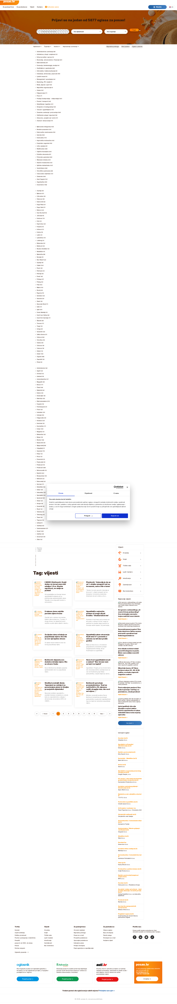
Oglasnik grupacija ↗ (22, 952)
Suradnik (39, 506)
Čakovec (39, 199)
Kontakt (17, 930)
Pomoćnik (40, 459)
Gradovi (56, 46)
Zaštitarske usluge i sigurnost (46, 115)
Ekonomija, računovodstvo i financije (48, 60)
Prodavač (40, 467)
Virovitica (40, 340)
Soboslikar (40, 492)
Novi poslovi (125, 46)
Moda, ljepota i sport (43, 85)
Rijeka (38, 287)
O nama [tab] (116, 493)
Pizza (38, 456)
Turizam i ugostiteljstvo (44, 109)
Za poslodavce (22, 7)
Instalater (40, 412)
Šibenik (39, 320)
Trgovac (39, 520)
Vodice (39, 342)
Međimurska (40, 149)
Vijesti (32, 7)
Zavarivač (40, 536)
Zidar (38, 539)
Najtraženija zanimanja (70, 46)
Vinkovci (39, 337)
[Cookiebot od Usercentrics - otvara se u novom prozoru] (115, 487)
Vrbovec (39, 345)
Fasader (39, 404)
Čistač (39, 387)
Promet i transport (42, 101)
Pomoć (17, 945)
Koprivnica (40, 224)
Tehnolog (39, 514)
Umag (38, 329)
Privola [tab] (61, 493)
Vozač (39, 531)
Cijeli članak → (122, 619)
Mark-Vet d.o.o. (127, 759)
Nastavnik (40, 442)
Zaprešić (39, 359)
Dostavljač (40, 395)
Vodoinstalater (41, 528)
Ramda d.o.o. (123, 901)
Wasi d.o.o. (123, 837)
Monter (39, 440)
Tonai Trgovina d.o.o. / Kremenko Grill (129, 809)
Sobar (38, 489)
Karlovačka (40, 137)
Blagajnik (39, 382)
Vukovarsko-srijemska (44, 173)
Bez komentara (49, 945)
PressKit (17, 940)
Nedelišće (40, 251)
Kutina (39, 232)
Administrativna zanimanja (45, 51)
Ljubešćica (40, 237)
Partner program (20, 948)
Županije (47, 46)
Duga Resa (40, 204)
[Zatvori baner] (127, 487)
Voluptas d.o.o (123, 739)
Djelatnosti (36, 46)
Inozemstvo (40, 184)
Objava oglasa (107, 930)
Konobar (39, 420)
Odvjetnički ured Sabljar (127, 815)
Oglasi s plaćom (137, 46)
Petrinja (39, 273)
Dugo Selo (40, 207)
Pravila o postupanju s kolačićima (25, 938)
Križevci (39, 229)
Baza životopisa (108, 932)
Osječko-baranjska (42, 151)
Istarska (39, 135)
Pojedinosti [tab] (88, 493)
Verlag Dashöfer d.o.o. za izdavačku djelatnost (130, 892)
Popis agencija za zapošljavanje (84, 948)
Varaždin (39, 331)
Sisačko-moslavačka (43, 162)
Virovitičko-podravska (44, 171)
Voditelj (39, 525)
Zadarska (40, 176)
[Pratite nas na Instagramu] (147, 937)
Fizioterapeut (41, 407)
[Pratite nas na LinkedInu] (142, 937)
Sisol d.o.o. (122, 765)
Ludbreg (39, 240)
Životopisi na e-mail (109, 938)
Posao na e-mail (79, 935)
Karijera (39, 7)
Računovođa (41, 470)
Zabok (39, 351)
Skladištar (40, 487)
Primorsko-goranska (43, 157)
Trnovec (39, 323)
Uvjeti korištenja (20, 932)
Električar (40, 398)
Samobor (39, 295)
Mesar (39, 437)
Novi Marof (40, 260)
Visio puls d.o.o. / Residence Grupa (129, 884)
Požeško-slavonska (43, 154)
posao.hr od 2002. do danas (23, 943)
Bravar (39, 384)
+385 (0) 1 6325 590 (142, 974)
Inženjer (39, 415)
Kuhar (38, 429)
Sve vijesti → (130, 723)
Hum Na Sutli (41, 213)
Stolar (38, 500)
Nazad (45, 713)
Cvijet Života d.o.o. (129, 870)
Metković (40, 246)
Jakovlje (39, 215)
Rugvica (39, 293)
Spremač (39, 498)
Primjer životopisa (79, 945)
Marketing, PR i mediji (43, 82)
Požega (39, 279)
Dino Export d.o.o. (126, 753)
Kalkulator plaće (53, 7)
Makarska (40, 243)
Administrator (41, 368)
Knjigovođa (40, 418)
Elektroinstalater (42, 401)
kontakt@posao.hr (142, 972)
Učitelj (39, 523)
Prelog (39, 282)
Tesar (38, 517)
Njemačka (40, 254)
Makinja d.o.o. (127, 849)
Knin (38, 221)
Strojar (39, 503)
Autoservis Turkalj (130, 822)
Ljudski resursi (41, 76)
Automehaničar (41, 379)
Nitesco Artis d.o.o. (127, 907)
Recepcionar (41, 476)
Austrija (39, 190)
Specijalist (40, 495)
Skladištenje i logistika (44, 104)
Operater (39, 451)
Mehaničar (40, 434)
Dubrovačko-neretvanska (45, 132)
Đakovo (39, 210)
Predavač (40, 465)
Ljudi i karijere (48, 938)
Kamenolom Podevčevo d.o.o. (130, 780)
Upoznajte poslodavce (81, 940)
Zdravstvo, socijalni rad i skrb (46, 118)
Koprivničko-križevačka (44, 140)
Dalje (102, 713)
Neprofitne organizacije (44, 87)
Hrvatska (47, 930)
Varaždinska (40, 168)
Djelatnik (39, 390)
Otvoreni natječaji (79, 930)
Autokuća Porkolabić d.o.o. (130, 856)
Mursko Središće (42, 249)
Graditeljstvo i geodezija (44, 68)
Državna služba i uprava (44, 57)
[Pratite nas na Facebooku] (136, 937)
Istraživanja (47, 940)
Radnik (39, 473)
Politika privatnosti (20, 935)
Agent (39, 371)
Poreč (38, 276)
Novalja (39, 257)
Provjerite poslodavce (80, 938)
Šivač (38, 509)
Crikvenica (40, 196)
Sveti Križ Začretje (42, 318)
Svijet (46, 932)
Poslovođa (40, 462)
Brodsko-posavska (42, 129)
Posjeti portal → (27, 979)
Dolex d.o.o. (125, 746)
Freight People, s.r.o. (129, 772)
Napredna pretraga (113, 46)
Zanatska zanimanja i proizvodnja (47, 112)
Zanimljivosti (48, 943)
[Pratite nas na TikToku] (153, 937)
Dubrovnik (40, 202)
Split (38, 309)
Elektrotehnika (41, 62)
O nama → (147, 979)
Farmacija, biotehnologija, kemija (47, 65)
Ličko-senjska (41, 146)
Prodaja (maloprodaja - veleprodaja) (48, 98)
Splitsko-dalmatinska (43, 165)
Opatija (39, 262)
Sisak (38, 301)
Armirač (39, 373)
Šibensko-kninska (42, 160)
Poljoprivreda (41, 93)
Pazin (38, 268)
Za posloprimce (8, 7)
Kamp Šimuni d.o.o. (124, 863)
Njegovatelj (40, 445)
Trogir (38, 326)
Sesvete (39, 298)
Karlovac (39, 218)
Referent (39, 478)
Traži (134, 30)
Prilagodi (87, 516)
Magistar (39, 431)
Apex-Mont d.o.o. (128, 788)
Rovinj (38, 290)
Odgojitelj (40, 448)
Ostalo (39, 90)
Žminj (38, 362)
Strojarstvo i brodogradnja (45, 107)
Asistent (39, 376)
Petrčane (39, 271)
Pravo (38, 96)
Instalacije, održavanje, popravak (47, 73)
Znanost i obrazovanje (44, 120)
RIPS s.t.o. (128, 876)
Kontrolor (39, 423)
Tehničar (39, 512)
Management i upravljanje (45, 79)
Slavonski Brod (41, 304)
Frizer (38, 409)
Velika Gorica (41, 334)
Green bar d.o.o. (123, 843)
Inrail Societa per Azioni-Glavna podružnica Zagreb (128, 915)
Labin (38, 235)
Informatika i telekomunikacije (46, 71)
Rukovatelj (40, 481)
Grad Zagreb (41, 179)
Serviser (39, 484)
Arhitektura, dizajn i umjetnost (46, 54)
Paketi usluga (107, 935)
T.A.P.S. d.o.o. (130, 795)
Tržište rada (48, 935)
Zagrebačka (40, 182)
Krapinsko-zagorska (43, 143)
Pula (38, 284)
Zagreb (39, 356)
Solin (38, 307)
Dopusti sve (115, 516)
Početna (39, 548)
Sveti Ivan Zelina (42, 315)
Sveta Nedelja (41, 312)
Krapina (39, 226)
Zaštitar (39, 534)
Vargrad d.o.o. (129, 830)
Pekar (38, 454)
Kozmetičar (40, 426)
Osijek (39, 265)
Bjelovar (39, 193)
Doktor (39, 393)
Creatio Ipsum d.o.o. (127, 803)
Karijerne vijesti (108, 940)
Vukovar (39, 348)
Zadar (38, 354)
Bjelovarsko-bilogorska (44, 126)
